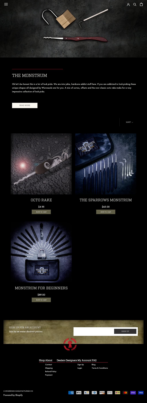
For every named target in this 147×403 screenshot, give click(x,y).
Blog (93, 364)
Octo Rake (41, 200)
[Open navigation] (6, 4)
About (48, 360)
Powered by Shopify (13, 395)
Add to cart (41, 212)
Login (80, 368)
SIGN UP (125, 331)
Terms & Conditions (100, 368)
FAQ (94, 360)
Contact (48, 364)
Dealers (61, 360)
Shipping (49, 368)
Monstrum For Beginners (41, 288)
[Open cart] (141, 4)
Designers (71, 360)
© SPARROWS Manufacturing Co (18, 391)
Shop (42, 360)
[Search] (134, 4)
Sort (128, 122)
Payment (48, 375)
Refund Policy (50, 371)
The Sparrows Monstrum (106, 200)
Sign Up (81, 364)
